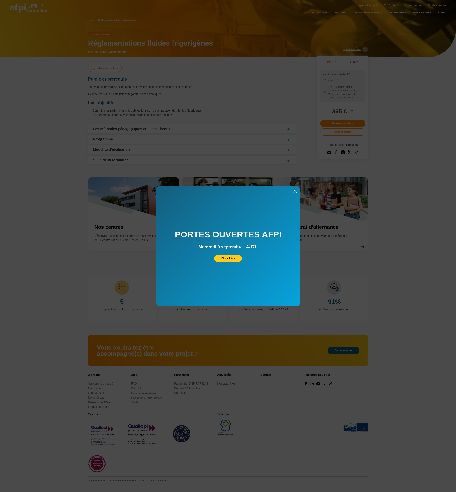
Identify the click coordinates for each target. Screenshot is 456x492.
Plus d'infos (228, 258)
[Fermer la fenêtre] (295, 191)
